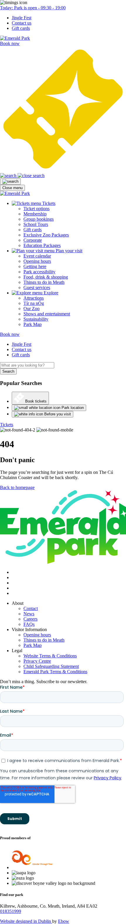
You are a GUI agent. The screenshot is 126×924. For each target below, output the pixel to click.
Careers (30, 618)
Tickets (6, 424)
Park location (72, 407)
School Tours (35, 224)
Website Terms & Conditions (50, 655)
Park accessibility (39, 271)
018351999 (10, 911)
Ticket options (36, 208)
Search (8, 371)
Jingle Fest (21, 17)
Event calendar (37, 255)
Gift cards (21, 28)
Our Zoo (31, 308)
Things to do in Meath (43, 282)
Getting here (34, 266)
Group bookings (38, 219)
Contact (30, 608)
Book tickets (35, 401)
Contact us (21, 22)
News (28, 613)
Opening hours (37, 261)
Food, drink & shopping (45, 276)
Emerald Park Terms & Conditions (55, 671)
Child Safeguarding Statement (51, 666)
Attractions (33, 298)
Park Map (32, 324)
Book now (10, 334)
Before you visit (57, 414)
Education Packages (42, 245)
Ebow (63, 921)
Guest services (36, 287)
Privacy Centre (37, 661)
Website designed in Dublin (26, 921)
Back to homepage (17, 487)
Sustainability (35, 319)
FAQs (29, 624)
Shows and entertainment (46, 313)
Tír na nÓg (33, 303)
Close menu (12, 188)
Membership (35, 213)
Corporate (32, 240)
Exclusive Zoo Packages (46, 234)
